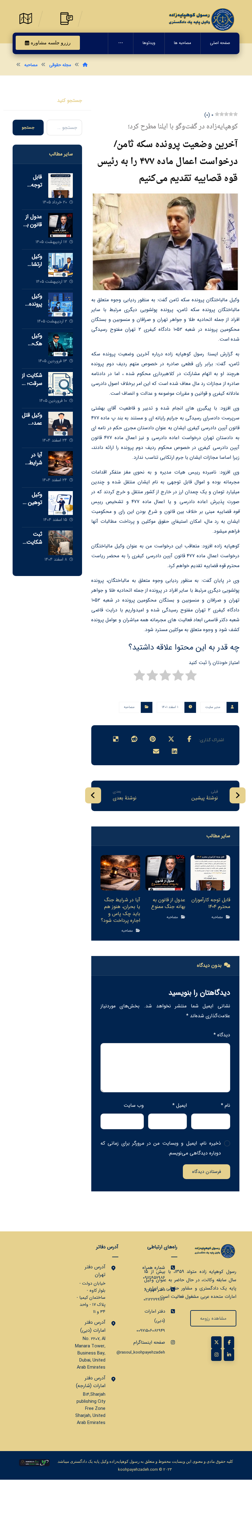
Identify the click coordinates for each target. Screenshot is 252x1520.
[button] (189, 739)
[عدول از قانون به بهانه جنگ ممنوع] (60, 225)
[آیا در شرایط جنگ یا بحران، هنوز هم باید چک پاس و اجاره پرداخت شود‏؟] (60, 463)
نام (225, 1105)
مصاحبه (129, 707)
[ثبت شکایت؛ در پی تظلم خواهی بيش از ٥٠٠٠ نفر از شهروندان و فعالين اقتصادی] (60, 542)
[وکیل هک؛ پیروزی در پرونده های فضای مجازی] (60, 344)
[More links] (120, 43)
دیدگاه (222, 1035)
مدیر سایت (212, 707)
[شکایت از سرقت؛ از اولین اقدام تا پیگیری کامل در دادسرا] (60, 384)
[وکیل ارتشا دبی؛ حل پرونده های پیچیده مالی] (60, 265)
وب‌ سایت (134, 1105)
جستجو (28, 127)
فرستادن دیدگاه (206, 1171)
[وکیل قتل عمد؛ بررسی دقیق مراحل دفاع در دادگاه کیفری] (60, 423)
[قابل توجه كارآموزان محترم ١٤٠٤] (60, 185)
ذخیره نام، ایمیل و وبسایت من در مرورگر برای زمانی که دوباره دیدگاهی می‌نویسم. (160, 1148)
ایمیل (179, 1105)
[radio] (191, 677)
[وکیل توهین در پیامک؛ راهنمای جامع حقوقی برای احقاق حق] (60, 503)
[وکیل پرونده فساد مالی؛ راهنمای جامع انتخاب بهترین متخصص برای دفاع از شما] (60, 304)
